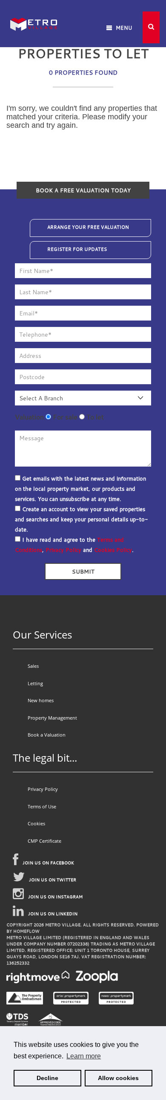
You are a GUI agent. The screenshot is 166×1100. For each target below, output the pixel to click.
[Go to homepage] (33, 12)
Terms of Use (42, 806)
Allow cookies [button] (118, 1078)
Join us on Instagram (55, 897)
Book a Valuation (47, 734)
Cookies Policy (113, 550)
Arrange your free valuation (88, 227)
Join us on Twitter (52, 880)
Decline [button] (47, 1078)
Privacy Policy (63, 550)
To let (94, 417)
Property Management (52, 718)
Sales (33, 666)
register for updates (77, 249)
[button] (151, 27)
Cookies (36, 823)
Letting (35, 683)
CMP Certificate (44, 841)
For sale (64, 417)
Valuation (29, 417)
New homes (41, 700)
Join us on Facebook (48, 863)
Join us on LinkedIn (52, 914)
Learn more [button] (83, 1056)
